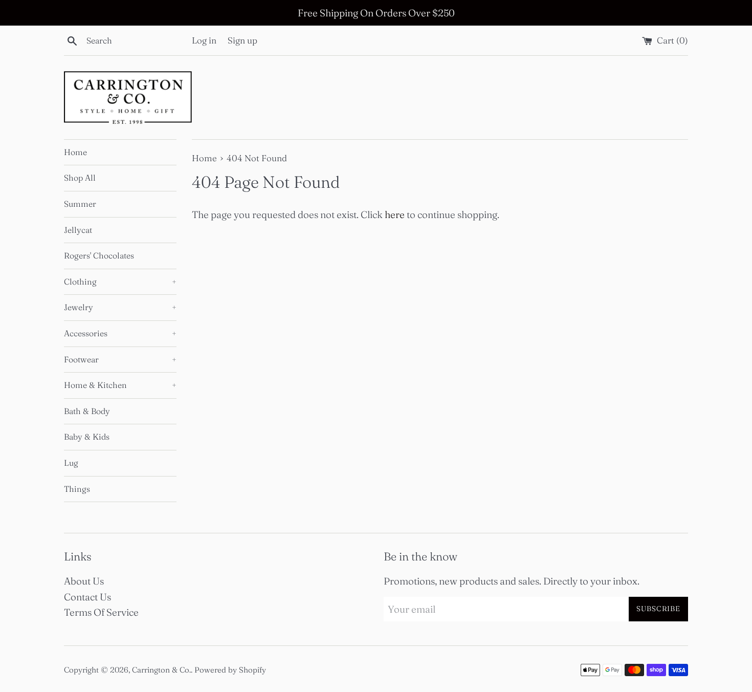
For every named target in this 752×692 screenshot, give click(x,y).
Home (75, 152)
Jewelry (120, 307)
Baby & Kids (86, 436)
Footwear (120, 359)
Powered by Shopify (230, 670)
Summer (80, 204)
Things (77, 489)
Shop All (80, 177)
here (395, 214)
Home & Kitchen (120, 385)
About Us (84, 581)
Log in (204, 40)
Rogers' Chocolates (99, 255)
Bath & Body (87, 411)
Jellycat (78, 230)
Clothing (120, 281)
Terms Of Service (101, 612)
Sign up (242, 40)
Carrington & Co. (161, 670)
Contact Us (87, 597)
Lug (71, 463)
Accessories (120, 333)
